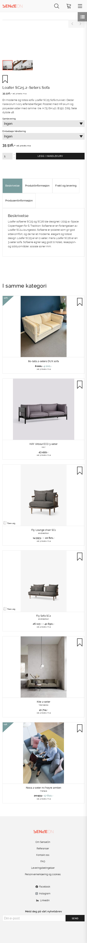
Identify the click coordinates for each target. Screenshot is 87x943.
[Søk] (57, 6)
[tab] (12, 185)
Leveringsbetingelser (43, 868)
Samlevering (32, 140)
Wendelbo (43, 705)
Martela (43, 791)
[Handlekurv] (69, 6)
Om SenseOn (42, 842)
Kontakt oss (42, 855)
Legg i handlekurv (50, 156)
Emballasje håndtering (32, 146)
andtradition (43, 533)
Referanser (43, 848)
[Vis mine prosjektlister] (82, 16)
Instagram (44, 893)
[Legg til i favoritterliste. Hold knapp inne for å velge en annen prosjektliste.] (6, 79)
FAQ (42, 861)
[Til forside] (12, 5)
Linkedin (45, 900)
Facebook (44, 886)
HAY (44, 447)
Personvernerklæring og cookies (43, 874)
